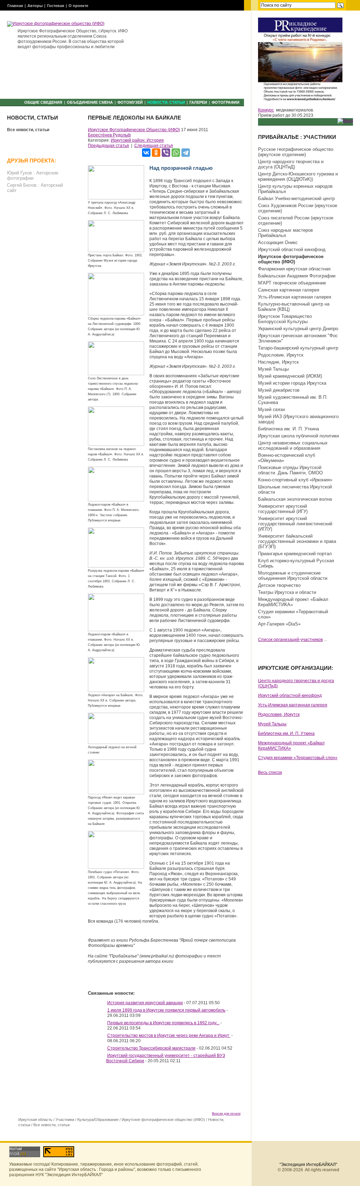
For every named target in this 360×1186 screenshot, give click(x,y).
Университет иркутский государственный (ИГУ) (283, 509)
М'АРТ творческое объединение (292, 283)
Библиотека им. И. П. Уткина (288, 428)
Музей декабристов (279, 390)
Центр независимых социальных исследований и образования (293, 445)
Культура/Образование (97, 1119)
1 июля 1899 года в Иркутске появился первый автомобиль (166, 1010)
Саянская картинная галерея (288, 290)
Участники (65, 1119)
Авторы (35, 6)
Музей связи (271, 409)
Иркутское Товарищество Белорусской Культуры (285, 319)
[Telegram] (185, 152)
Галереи (198, 102)
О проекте (78, 6)
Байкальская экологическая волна (295, 499)
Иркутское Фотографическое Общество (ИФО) (134, 129)
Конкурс (266, 110)
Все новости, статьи (28, 129)
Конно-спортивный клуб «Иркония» (295, 479)
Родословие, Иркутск (280, 355)
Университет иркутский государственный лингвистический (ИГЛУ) (295, 524)
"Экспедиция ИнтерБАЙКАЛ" (308, 1164)
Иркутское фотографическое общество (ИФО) (163, 1119)
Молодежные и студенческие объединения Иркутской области (292, 575)
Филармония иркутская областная (294, 268)
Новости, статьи (166, 102)
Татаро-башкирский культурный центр (298, 348)
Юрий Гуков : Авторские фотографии (32, 175)
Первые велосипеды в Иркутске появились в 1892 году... (163, 1022)
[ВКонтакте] (146, 152)
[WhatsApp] (176, 152)
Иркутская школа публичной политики (298, 435)
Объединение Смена (90, 102)
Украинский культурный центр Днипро (298, 328)
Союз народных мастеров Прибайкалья (285, 232)
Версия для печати (226, 1113)
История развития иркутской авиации (145, 1002)
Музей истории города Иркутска (292, 383)
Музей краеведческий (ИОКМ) (290, 376)
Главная (15, 6)
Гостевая (55, 6)
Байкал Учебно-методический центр (296, 198)
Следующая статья (153, 145)
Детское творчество (279, 585)
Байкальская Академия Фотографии (296, 275)
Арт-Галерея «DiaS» (279, 624)
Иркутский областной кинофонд (292, 249)
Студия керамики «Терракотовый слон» (298, 757)
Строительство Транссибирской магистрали (151, 1048)
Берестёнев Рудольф (109, 135)
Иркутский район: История (137, 140)
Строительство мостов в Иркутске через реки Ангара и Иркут (168, 1035)
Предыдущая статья (108, 145)
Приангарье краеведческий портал (295, 553)
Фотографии (225, 102)
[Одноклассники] (156, 152)
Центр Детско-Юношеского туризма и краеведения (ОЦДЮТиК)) (298, 176)
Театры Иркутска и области (287, 592)
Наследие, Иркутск (278, 362)
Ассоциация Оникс (278, 242)
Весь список (270, 772)
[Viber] (166, 152)
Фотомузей (130, 102)
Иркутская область (35, 1119)
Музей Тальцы (273, 369)
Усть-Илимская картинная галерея (294, 297)
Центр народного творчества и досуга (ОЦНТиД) (290, 164)
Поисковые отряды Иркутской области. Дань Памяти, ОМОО (290, 470)
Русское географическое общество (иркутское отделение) (295, 152)
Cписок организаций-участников (290, 639)
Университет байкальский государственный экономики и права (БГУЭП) (297, 541)
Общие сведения (43, 102)
